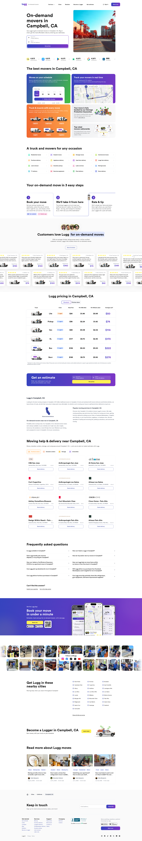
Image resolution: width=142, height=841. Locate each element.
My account (49, 822)
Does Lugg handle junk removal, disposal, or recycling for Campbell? (38, 556)
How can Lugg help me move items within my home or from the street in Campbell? (85, 563)
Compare (24, 824)
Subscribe (111, 806)
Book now (115, 4)
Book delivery (41, 469)
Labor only (36, 832)
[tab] (34, 451)
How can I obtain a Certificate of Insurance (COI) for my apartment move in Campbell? (40, 563)
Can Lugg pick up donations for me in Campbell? (41, 569)
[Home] (27, 794)
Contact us (49, 824)
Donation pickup (38, 828)
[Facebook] (67, 659)
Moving (36, 820)
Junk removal (37, 830)
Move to (32, 41)
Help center (49, 820)
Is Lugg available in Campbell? (36, 551)
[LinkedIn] (116, 836)
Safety (47, 826)
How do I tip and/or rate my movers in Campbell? (87, 555)
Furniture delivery (38, 822)
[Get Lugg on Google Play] (39, 626)
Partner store (76, 302)
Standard (66, 302)
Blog (23, 826)
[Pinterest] (110, 836)
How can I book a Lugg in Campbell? (83, 551)
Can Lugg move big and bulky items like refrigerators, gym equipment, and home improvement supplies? (88, 576)
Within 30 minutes (49, 99)
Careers (60, 822)
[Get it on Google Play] (113, 824)
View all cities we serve (78, 715)
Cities (59, 4)
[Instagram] (63, 659)
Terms (33, 836)
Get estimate (90, 4)
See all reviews (71, 247)
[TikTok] (71, 659)
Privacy (29, 836)
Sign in (106, 4)
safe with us (81, 117)
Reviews (61, 820)
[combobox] (47, 37)
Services (50, 4)
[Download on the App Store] (104, 824)
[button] (24, 261)
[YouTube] (79, 659)
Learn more (86, 731)
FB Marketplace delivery (40, 826)
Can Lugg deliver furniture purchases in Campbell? (42, 575)
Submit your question (32, 589)
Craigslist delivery (38, 824)
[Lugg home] (24, 4)
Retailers (67, 4)
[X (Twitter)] (75, 659)
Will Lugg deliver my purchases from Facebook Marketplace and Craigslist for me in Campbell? (87, 570)
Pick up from (33, 36)
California (39, 794)
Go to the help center (45, 589)
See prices (48, 46)
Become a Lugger (26, 830)
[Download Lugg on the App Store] (30, 626)
